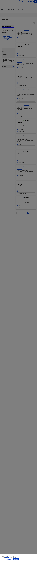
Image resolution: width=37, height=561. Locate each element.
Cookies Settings (9, 559)
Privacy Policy (7, 557)
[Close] (36, 556)
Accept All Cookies (15, 559)
